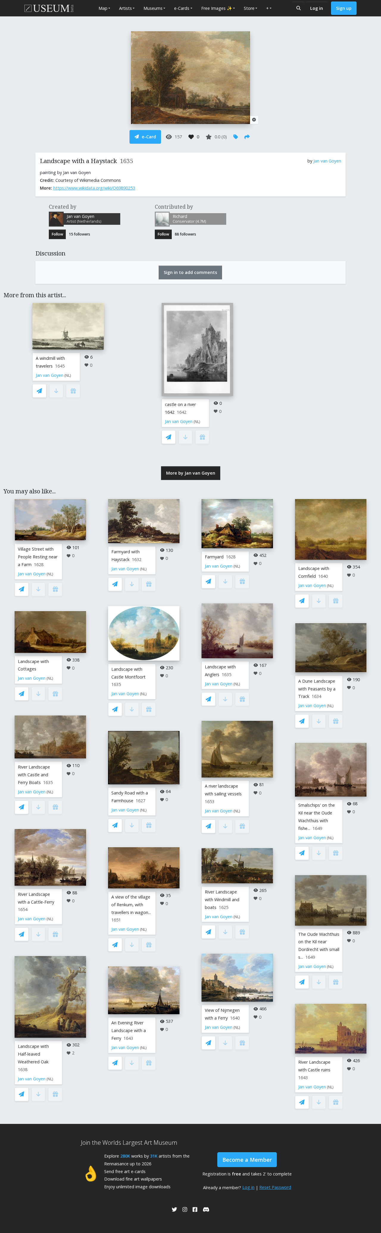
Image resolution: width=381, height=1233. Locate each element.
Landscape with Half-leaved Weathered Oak (33, 1054)
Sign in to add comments (190, 272)
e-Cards (181, 8)
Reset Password (275, 1187)
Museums (153, 8)
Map (103, 8)
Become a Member (247, 1159)
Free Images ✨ (216, 8)
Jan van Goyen (327, 161)
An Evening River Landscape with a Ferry (128, 1030)
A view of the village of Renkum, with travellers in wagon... (131, 904)
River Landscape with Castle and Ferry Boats (34, 774)
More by (190, 473)
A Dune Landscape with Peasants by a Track (316, 688)
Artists (125, 8)
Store (249, 8)
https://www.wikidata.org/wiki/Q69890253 (94, 188)
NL (67, 375)
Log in (316, 8)
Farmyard (214, 557)
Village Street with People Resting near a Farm (37, 556)
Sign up (344, 8)
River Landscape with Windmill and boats (222, 899)
